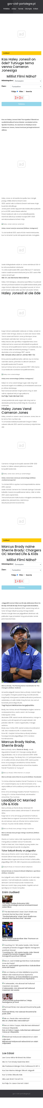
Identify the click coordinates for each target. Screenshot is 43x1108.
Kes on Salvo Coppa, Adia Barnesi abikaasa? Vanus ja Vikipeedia (21, 1031)
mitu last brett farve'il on (12, 1079)
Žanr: (4, 86)
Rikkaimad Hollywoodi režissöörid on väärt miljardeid (20, 1042)
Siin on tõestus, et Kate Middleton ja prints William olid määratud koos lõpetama (20, 978)
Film (21, 91)
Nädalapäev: (8, 80)
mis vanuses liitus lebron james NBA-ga (18, 355)
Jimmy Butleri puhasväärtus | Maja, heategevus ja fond (17, 1001)
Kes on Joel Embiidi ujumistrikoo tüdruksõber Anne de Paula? (21, 966)
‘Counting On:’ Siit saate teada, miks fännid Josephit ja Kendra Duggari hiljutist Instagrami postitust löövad (20, 954)
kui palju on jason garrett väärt (15, 1083)
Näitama (21, 104)
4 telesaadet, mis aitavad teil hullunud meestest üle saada (18, 989)
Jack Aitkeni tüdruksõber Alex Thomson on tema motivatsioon (20, 939)
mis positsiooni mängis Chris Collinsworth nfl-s (21, 1066)
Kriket (35, 9)
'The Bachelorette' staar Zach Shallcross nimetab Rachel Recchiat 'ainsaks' (19, 917)
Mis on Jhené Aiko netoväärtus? (15, 1020)
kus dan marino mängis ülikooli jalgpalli (18, 1070)
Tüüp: (14, 91)
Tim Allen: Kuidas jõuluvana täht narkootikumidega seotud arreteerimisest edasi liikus (20, 905)
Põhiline (6, 9)
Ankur (14, 9)
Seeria (29, 91)
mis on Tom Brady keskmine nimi (15, 1062)
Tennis (20, 9)
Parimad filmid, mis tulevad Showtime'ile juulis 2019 (19, 1013)
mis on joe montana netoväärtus (15, 277)
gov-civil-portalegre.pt (21, 3)
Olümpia (28, 9)
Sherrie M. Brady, (22, 749)
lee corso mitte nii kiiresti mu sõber (16, 1057)
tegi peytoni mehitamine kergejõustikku (18, 705)
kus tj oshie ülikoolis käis (12, 1075)
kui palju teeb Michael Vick (12, 396)
